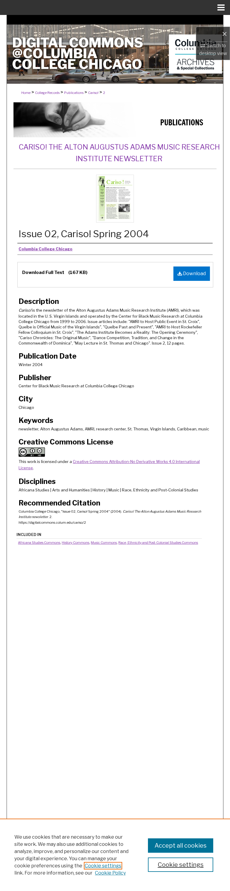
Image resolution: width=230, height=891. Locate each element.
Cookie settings (103, 866)
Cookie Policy (110, 873)
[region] (115, 855)
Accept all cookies (181, 845)
